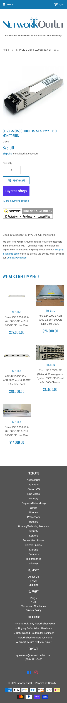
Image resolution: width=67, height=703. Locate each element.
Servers (33, 535)
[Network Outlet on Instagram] (36, 672)
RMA (33, 602)
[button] (28, 214)
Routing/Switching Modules (33, 526)
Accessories (33, 479)
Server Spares (33, 545)
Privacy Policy (33, 610)
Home (6, 49)
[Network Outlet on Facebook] (29, 672)
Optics (33, 507)
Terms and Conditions (33, 606)
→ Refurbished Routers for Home (34, 637)
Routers (33, 521)
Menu (10, 4)
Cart (61, 4)
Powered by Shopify (45, 683)
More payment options (16, 200)
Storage (33, 549)
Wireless (33, 563)
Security (33, 531)
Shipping (8, 153)
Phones (33, 512)
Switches (34, 554)
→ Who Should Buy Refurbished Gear (33, 623)
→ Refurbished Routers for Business (33, 632)
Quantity (7, 163)
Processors (33, 517)
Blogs (33, 598)
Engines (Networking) (33, 503)
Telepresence (33, 558)
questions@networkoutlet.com (33, 655)
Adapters (33, 484)
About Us (33, 576)
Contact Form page (16, 257)
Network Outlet (24, 683)
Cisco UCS (34, 489)
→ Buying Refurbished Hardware (33, 628)
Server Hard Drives (33, 540)
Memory (33, 498)
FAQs (33, 580)
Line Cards (33, 493)
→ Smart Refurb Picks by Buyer (33, 642)
